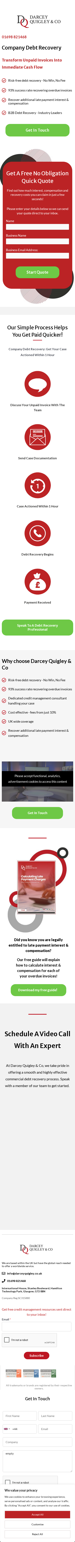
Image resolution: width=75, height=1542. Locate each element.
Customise (37, 1524)
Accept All (38, 1514)
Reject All (37, 1534)
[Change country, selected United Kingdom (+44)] (7, 1429)
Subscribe (36, 1355)
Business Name (16, 235)
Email (6, 1319)
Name (10, 221)
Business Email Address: (22, 250)
